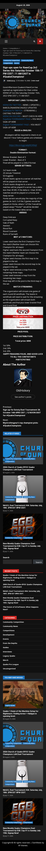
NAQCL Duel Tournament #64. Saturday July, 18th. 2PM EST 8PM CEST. (23, 489)
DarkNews (36, 842)
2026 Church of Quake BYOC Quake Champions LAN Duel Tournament (23, 450)
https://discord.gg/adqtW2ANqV (23, 145)
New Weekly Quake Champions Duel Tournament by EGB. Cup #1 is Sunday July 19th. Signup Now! (23, 527)
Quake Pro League (11, 664)
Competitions (8, 63)
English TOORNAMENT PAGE (16, 124)
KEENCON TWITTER (12, 105)
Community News (27, 60)
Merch (5, 660)
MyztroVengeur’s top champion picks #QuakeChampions (20, 423)
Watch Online (40, 41)
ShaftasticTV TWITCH (12, 110)
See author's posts (23, 397)
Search (6, 557)
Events (17, 63)
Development (8, 635)
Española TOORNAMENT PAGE (16, 119)
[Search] (34, 41)
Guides (6, 647)
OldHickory (10, 81)
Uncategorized (9, 668)
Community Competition (12, 60)
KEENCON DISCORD (12, 116)
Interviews (7, 652)
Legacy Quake (9, 656)
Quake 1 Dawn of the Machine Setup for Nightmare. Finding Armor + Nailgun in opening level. (20, 577)
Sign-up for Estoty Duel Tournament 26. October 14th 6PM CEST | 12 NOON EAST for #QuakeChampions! (22, 411)
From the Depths (10, 643)
